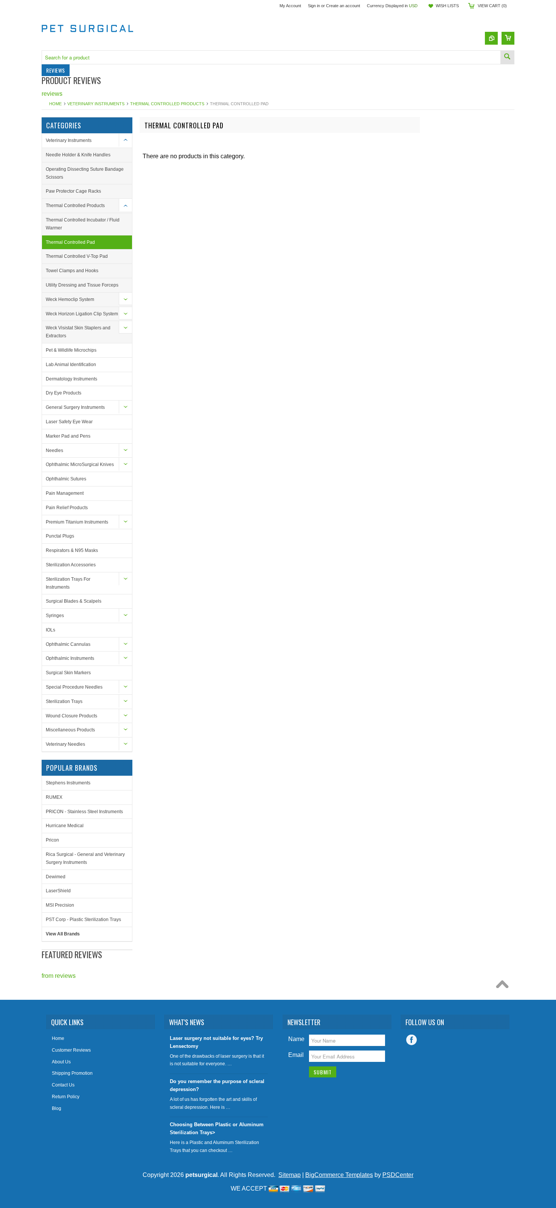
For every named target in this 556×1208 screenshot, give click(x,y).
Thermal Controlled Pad (70, 242)
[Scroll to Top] (504, 986)
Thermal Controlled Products (167, 103)
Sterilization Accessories (71, 564)
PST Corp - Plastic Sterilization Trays (83, 919)
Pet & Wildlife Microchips (71, 350)
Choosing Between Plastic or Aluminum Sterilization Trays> (217, 1128)
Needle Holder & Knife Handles (78, 154)
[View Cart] (508, 38)
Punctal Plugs (60, 536)
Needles (54, 450)
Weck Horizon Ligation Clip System (82, 313)
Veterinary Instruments (95, 103)
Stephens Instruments (68, 783)
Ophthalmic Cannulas (68, 644)
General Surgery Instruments (75, 407)
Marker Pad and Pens (68, 436)
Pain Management (65, 493)
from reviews (59, 976)
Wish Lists (447, 5)
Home (55, 103)
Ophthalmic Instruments (70, 658)
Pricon (52, 840)
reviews (52, 93)
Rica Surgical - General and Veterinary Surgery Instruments (85, 858)
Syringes (55, 615)
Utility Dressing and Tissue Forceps (82, 285)
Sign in (314, 5)
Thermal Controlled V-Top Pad (77, 256)
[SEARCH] (507, 57)
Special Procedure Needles (74, 687)
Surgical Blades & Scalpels (73, 601)
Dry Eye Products (63, 393)
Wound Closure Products (71, 716)
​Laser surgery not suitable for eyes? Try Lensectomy (216, 1042)
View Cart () (492, 5)
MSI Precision (60, 905)
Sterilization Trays (64, 701)
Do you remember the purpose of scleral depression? (217, 1085)
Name (296, 1039)
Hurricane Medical (65, 825)
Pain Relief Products (67, 507)
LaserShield (58, 890)
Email (296, 1055)
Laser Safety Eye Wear (69, 421)
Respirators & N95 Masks (72, 550)
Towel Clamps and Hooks (72, 270)
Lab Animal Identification (71, 364)
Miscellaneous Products (70, 730)
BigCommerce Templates (339, 1175)
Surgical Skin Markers (68, 672)
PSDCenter (397, 1175)
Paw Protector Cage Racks (73, 191)
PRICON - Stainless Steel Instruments (84, 811)
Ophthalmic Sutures (66, 479)
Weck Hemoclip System (70, 299)
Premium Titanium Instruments (77, 522)
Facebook (411, 1040)
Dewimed (55, 876)
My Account (290, 5)
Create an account (343, 5)
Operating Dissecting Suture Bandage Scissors (85, 173)
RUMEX (54, 797)
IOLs (50, 630)
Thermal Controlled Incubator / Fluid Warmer (83, 224)
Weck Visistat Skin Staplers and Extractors (78, 331)
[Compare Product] (491, 38)
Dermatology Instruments (71, 379)
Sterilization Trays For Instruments (68, 583)
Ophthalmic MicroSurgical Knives (80, 464)
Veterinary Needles (65, 744)
